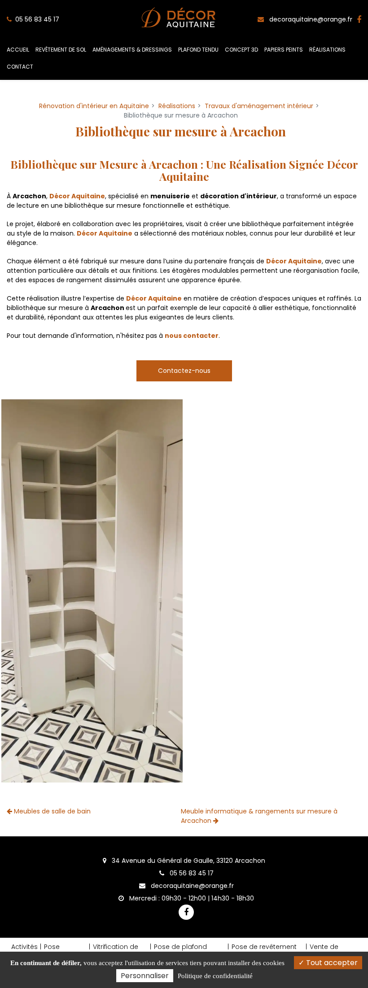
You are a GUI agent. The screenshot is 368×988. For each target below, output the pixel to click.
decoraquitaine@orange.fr (309, 19)
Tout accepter (331, 962)
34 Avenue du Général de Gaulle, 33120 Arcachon (187, 860)
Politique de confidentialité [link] (215, 975)
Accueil (18, 49)
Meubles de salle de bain (51, 811)
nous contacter (192, 335)
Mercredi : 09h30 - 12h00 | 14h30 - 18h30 (190, 898)
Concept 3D (241, 49)
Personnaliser (145, 976)
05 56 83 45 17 (191, 873)
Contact (20, 66)
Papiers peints (283, 49)
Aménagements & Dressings (132, 49)
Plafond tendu (198, 49)
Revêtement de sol (60, 49)
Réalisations (327, 49)
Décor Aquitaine (77, 196)
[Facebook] (359, 19)
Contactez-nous (184, 370)
